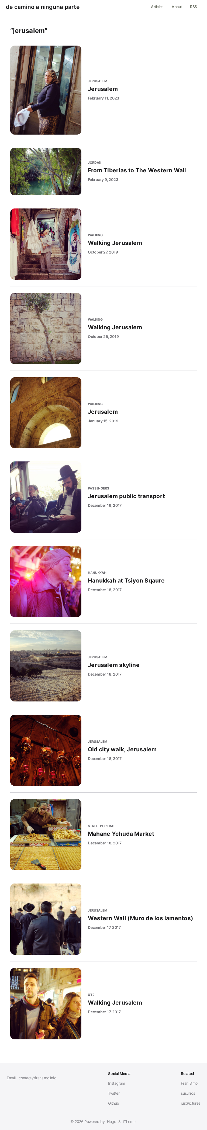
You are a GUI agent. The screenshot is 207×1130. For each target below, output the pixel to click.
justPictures (190, 1103)
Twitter (113, 1093)
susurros (188, 1093)
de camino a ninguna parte (43, 7)
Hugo (111, 1121)
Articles (157, 6)
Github (113, 1103)
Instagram (116, 1083)
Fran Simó (189, 1083)
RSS (193, 6)
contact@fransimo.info (37, 1078)
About (177, 6)
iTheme (129, 1121)
